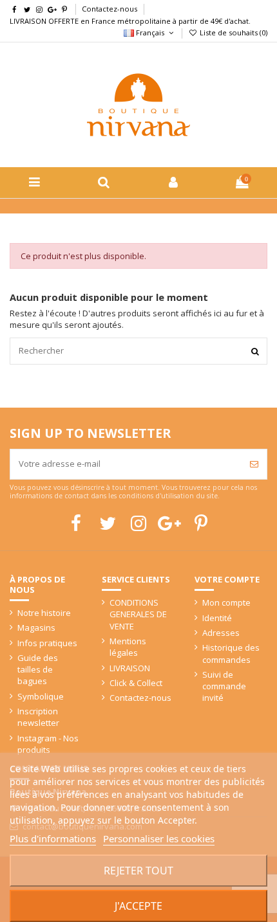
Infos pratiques (47, 643)
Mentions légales (128, 646)
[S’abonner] (254, 464)
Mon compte (226, 602)
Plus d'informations (53, 838)
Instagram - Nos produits (48, 743)
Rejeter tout (138, 870)
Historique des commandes (231, 653)
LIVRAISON (130, 668)
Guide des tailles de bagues (37, 669)
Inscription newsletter (38, 716)
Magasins (36, 627)
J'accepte (138, 906)
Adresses (221, 632)
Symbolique (40, 696)
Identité (217, 618)
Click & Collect (136, 683)
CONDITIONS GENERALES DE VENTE (138, 614)
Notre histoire (44, 613)
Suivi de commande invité (224, 686)
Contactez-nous (109, 9)
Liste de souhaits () (232, 32)
